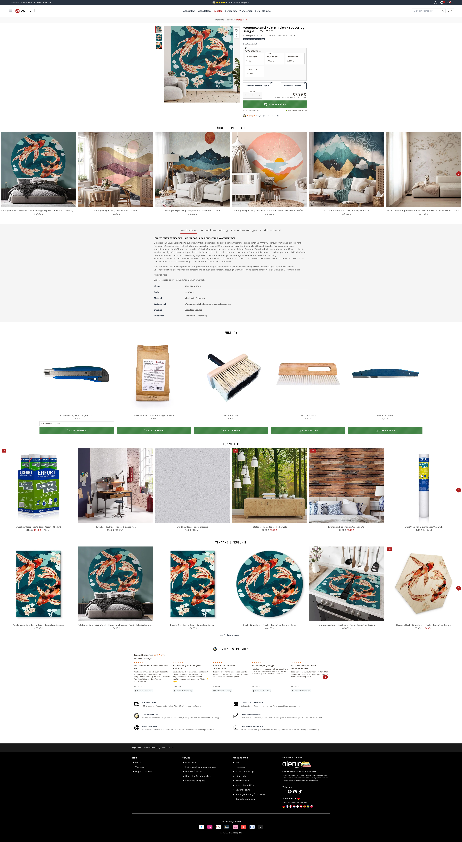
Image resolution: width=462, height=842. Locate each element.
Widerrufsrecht (167, 747)
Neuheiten (15, 2)
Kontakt (138, 762)
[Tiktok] (300, 792)
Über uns (139, 767)
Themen (23, 2)
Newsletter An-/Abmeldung (198, 776)
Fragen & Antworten (144, 771)
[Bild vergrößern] (236, 35)
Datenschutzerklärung (151, 747)
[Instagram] (284, 792)
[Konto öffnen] (436, 2)
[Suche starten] (443, 11)
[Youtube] (295, 792)
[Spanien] (304, 806)
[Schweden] (308, 806)
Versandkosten (148, 702)
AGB (237, 762)
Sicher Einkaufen (149, 714)
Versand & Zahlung (244, 771)
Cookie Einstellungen (245, 799)
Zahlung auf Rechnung (252, 726)
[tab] (188, 231)
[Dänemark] (297, 806)
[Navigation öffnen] (10, 10)
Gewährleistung (242, 789)
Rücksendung (241, 776)
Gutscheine (190, 762)
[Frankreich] (287, 806)
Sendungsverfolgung (195, 780)
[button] (202, 64)
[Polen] (311, 806)
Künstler (47, 2)
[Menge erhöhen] (259, 95)
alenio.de (285, 771)
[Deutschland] (283, 806)
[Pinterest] (290, 792)
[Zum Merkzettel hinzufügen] (236, 30)
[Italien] (290, 806)
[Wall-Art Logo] (25, 11)
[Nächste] (458, 173)
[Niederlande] (294, 806)
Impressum (136, 747)
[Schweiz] (301, 806)
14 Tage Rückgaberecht (252, 702)
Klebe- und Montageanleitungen (200, 767)
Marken (31, 2)
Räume (39, 2)
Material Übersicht (194, 771)
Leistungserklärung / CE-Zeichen (250, 794)
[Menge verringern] (245, 95)
